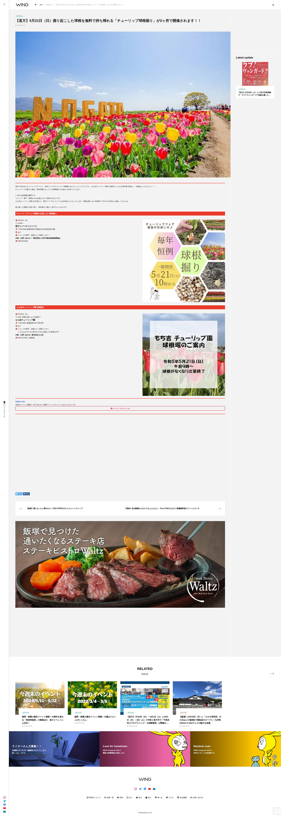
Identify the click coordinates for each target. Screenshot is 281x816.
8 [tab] (260, 83)
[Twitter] (4, 801)
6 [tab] (256, 83)
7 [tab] (258, 83)
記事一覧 (110, 797)
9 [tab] (262, 83)
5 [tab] (254, 83)
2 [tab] (248, 83)
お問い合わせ (197, 797)
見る (140, 797)
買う (149, 797)
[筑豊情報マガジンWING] (22, 4)
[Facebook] (4, 804)
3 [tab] (250, 83)
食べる (160, 797)
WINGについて (94, 797)
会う (130, 797)
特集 (121, 797)
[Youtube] (4, 808)
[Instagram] (4, 797)
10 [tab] (264, 83)
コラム (171, 797)
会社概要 (183, 797)
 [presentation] (272, 674)
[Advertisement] (81, 625)
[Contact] (4, 811)
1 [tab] (246, 83)
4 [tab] (252, 83)
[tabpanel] (255, 80)
